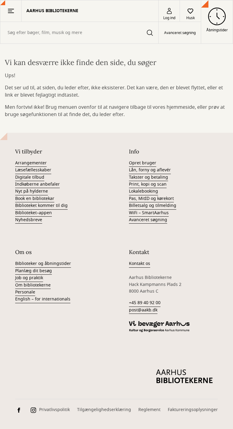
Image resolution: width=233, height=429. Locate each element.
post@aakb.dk (143, 310)
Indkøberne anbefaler (37, 184)
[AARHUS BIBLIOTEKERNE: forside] (184, 376)
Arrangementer (31, 163)
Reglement (149, 410)
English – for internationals (42, 299)
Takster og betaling (148, 177)
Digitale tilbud (29, 177)
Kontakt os (139, 263)
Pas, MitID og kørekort (151, 198)
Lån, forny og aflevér (150, 170)
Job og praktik (29, 278)
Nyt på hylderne (31, 191)
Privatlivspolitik (54, 410)
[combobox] (79, 32)
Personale (25, 292)
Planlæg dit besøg (33, 271)
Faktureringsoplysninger (193, 410)
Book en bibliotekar (34, 198)
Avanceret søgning (180, 33)
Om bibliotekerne (33, 285)
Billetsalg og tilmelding (152, 205)
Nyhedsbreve (28, 220)
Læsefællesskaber (33, 170)
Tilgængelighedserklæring (104, 410)
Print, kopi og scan (148, 184)
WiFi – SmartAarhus (149, 213)
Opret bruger (142, 163)
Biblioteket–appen (33, 213)
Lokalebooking (143, 191)
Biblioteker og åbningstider (43, 263)
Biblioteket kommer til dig (41, 205)
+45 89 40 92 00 (144, 303)
